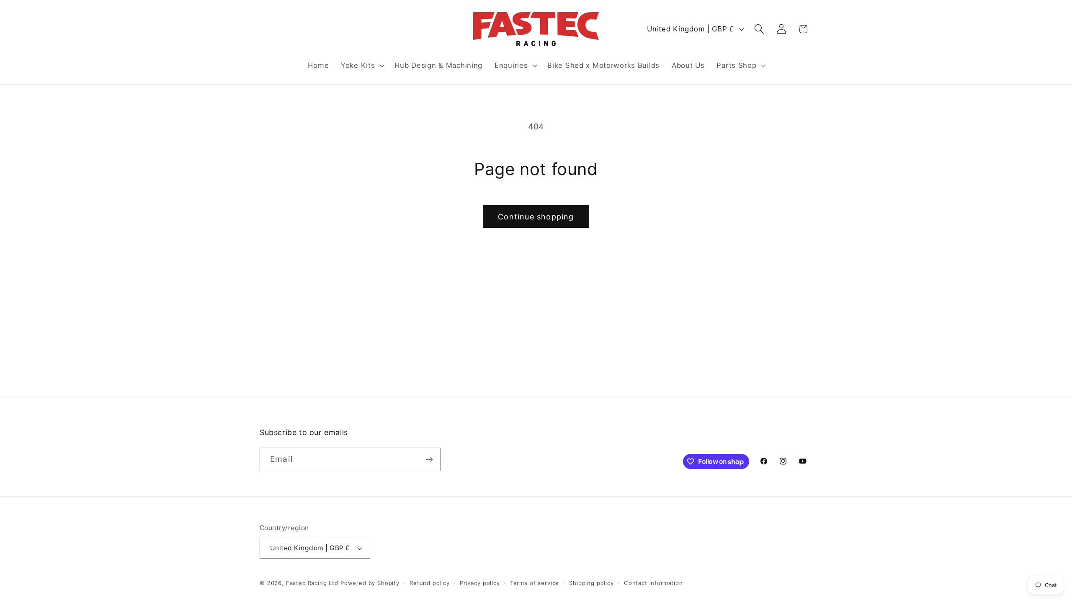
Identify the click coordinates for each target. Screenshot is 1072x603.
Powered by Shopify (369, 583)
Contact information (653, 583)
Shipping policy (591, 583)
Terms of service (534, 583)
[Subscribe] (429, 459)
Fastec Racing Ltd (312, 583)
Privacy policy (480, 583)
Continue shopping (536, 216)
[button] (362, 65)
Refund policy (430, 583)
